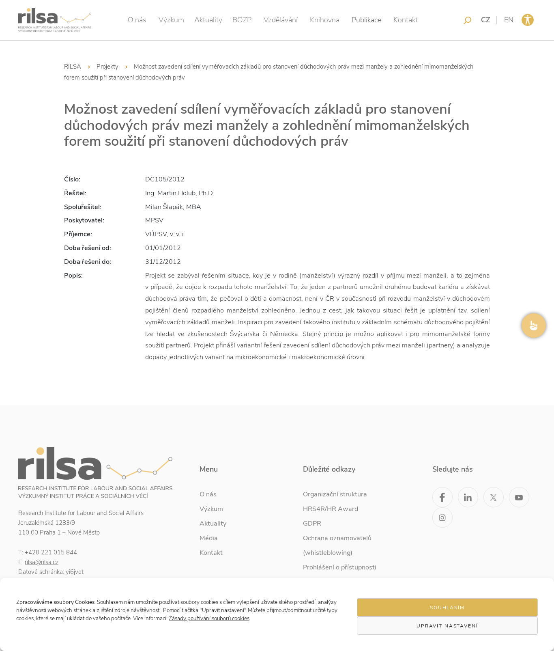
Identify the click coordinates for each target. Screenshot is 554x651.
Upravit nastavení (447, 626)
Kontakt (405, 20)
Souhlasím (447, 607)
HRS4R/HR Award (330, 508)
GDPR (312, 523)
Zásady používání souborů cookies (209, 618)
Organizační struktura (335, 494)
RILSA (72, 67)
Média (209, 538)
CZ (485, 20)
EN (508, 20)
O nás (137, 20)
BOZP (241, 20)
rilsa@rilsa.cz (41, 562)
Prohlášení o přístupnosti (339, 567)
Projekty (107, 67)
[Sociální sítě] (534, 325)
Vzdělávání (281, 20)
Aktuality (208, 20)
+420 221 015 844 (51, 552)
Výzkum (171, 20)
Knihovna (324, 20)
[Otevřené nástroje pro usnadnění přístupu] (528, 20)
